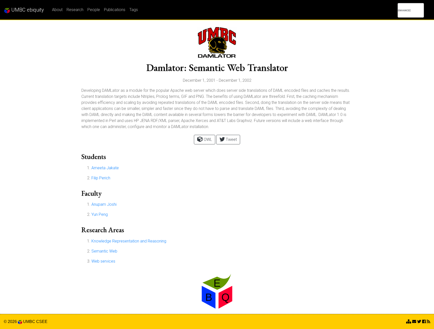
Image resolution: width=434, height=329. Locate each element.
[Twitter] (419, 321)
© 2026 (11, 321)
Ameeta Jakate (105, 168)
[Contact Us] (408, 321)
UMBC (29, 321)
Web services (103, 261)
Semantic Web (104, 251)
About (57, 9)
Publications (114, 9)
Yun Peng (99, 214)
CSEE (41, 321)
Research (75, 9)
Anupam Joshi (104, 204)
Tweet (231, 139)
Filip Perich (100, 178)
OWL (207, 139)
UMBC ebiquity (27, 10)
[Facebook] (424, 321)
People (93, 9)
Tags (133, 9)
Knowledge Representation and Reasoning (128, 241)
